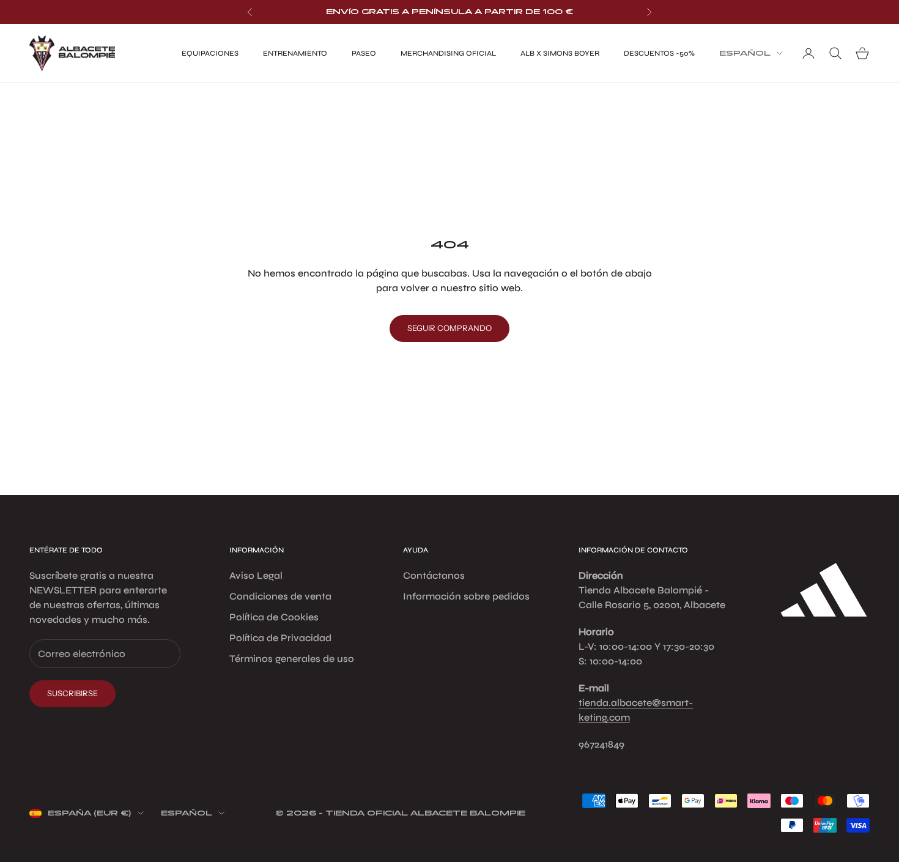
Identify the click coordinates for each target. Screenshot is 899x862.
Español (745, 53)
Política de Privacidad (280, 638)
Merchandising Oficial (448, 53)
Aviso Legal (256, 575)
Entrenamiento (295, 53)
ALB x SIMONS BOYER (559, 53)
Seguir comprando (449, 328)
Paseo (364, 53)
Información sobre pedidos (466, 596)
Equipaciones (210, 53)
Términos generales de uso (291, 658)
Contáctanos (434, 575)
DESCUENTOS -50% (659, 53)
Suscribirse (72, 693)
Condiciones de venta (280, 596)
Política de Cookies (274, 617)
